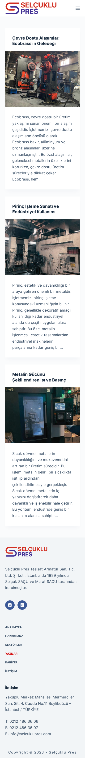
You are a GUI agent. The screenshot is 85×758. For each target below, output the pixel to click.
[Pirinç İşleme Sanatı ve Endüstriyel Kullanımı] (42, 247)
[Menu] (78, 8)
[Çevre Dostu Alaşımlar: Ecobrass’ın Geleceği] (42, 79)
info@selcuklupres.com (30, 733)
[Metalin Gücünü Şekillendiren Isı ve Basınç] (42, 415)
